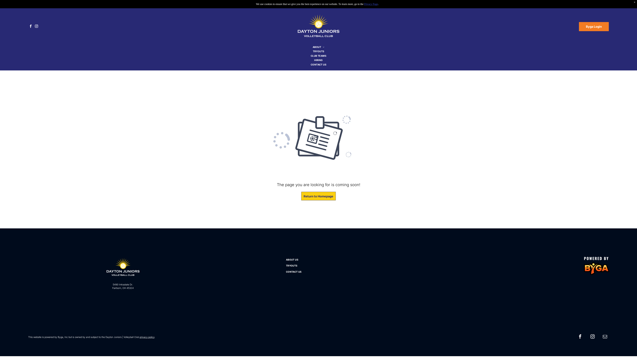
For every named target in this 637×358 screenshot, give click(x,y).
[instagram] (36, 27)
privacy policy (147, 337)
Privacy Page (371, 4)
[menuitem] (318, 47)
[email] (605, 337)
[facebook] (30, 27)
